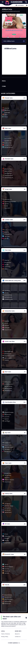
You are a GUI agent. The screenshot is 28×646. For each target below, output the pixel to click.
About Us (17, 633)
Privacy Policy (4, 636)
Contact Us (17, 636)
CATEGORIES (20, 5)
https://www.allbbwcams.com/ (11, 11)
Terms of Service (5, 633)
